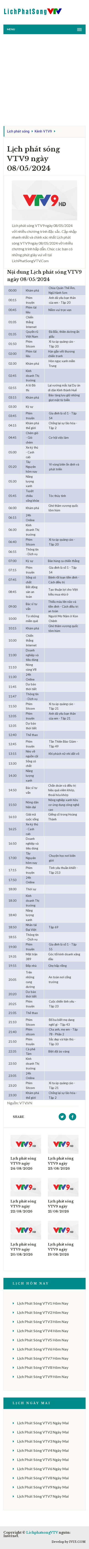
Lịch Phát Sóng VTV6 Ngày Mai (43, 1468)
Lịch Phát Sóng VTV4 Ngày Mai (43, 1450)
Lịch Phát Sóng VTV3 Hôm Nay (42, 1321)
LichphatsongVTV (42, 1532)
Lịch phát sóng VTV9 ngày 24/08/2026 (23, 1163)
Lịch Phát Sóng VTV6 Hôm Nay (42, 1349)
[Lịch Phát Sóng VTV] (33, 10)
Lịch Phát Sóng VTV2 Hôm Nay (42, 1312)
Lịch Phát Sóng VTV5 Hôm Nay (42, 1340)
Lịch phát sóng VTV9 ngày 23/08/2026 (60, 1163)
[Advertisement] (44, 81)
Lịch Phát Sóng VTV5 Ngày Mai (43, 1459)
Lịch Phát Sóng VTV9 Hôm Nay (42, 1376)
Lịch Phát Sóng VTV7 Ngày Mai (43, 1496)
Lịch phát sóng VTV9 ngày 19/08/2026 (60, 1249)
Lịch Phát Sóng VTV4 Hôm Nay (42, 1331)
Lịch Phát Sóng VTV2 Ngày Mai (43, 1432)
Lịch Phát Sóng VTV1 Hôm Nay (42, 1303)
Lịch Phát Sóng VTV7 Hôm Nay (42, 1358)
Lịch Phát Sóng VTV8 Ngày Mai (43, 1478)
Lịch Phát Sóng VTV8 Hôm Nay (42, 1367)
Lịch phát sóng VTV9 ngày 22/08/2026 (23, 1206)
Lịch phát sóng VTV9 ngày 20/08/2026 (23, 1249)
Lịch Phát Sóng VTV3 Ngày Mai (43, 1441)
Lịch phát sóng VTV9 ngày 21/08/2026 (60, 1206)
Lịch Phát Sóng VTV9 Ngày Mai (43, 1487)
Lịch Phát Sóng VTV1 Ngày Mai (43, 1423)
